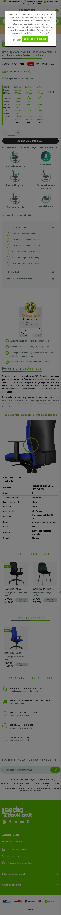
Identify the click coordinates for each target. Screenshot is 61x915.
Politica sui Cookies (25, 30)
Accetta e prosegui (35, 39)
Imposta (17, 40)
